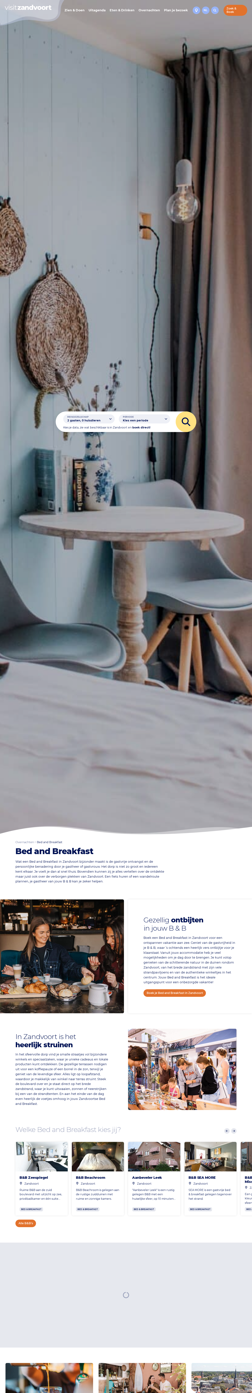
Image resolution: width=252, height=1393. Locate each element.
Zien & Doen (74, 10)
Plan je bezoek (176, 10)
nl (206, 10)
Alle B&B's (26, 1223)
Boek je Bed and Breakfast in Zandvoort (175, 993)
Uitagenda (97, 10)
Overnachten (149, 10)
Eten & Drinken (122, 10)
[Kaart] (196, 10)
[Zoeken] (215, 10)
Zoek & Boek (231, 10)
